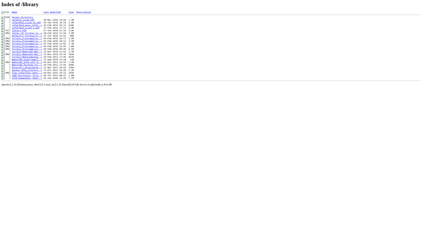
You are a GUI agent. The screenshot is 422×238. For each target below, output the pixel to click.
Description (83, 12)
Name (14, 12)
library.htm (19, 30)
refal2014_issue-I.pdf (26, 28)
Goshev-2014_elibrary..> (27, 70)
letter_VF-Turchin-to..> (27, 33)
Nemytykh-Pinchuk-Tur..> (27, 65)
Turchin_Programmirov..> (27, 38)
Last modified (52, 12)
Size (71, 12)
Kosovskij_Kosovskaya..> (27, 67)
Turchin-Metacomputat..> (27, 57)
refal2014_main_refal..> (27, 25)
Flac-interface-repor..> (27, 73)
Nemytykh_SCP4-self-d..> (27, 62)
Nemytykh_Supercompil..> (27, 59)
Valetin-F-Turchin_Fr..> (27, 36)
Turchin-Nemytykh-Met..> (27, 51)
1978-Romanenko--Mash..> (27, 78)
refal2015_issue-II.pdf (26, 22)
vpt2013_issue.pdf (23, 20)
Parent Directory (22, 17)
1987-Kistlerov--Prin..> (27, 75)
